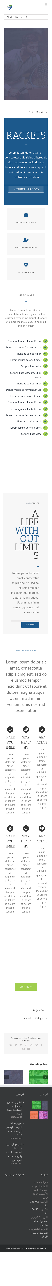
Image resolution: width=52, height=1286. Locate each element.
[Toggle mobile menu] (46, 4)
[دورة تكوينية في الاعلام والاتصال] (43, 1115)
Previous (20, 17)
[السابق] (6, 1077)
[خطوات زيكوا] (44, 1105)
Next (9, 17)
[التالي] (45, 1077)
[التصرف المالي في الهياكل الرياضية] (34, 1115)
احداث (27, 1018)
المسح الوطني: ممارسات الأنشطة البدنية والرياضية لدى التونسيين (14, 1152)
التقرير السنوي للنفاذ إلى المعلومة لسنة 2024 (14, 1107)
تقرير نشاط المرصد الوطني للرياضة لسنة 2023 (14, 1129)
